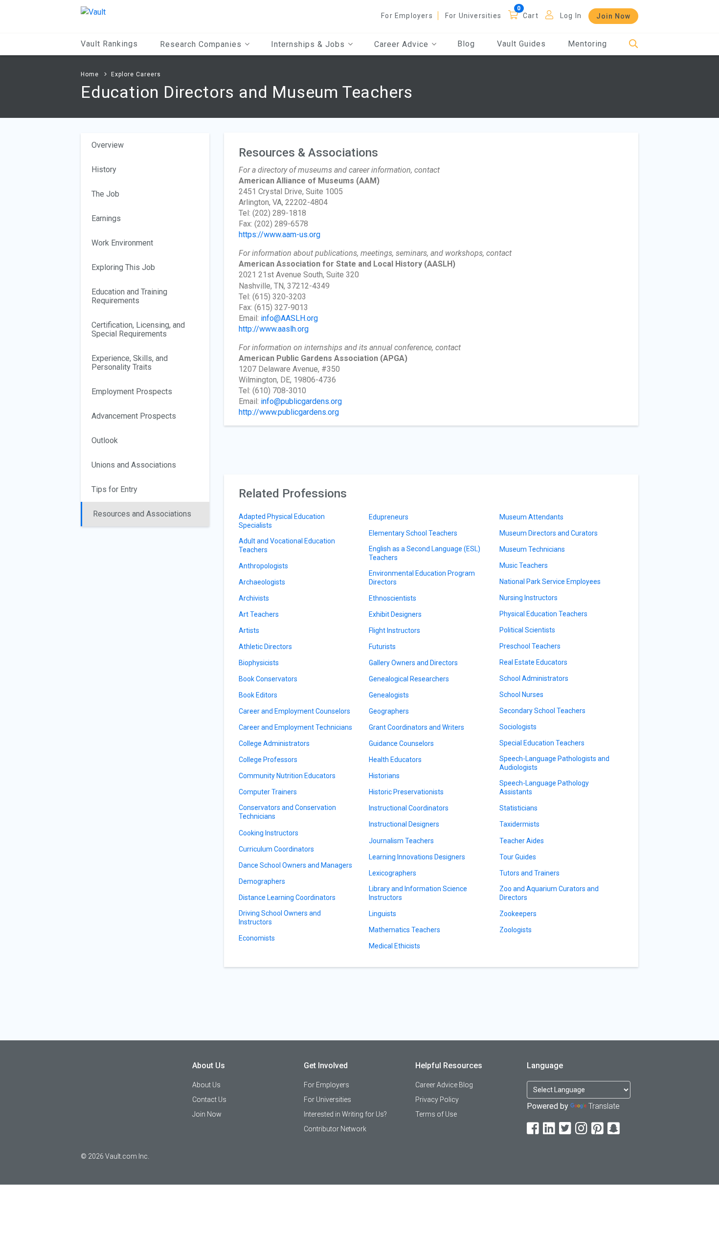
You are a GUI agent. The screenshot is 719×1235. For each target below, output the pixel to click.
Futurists (382, 647)
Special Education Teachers (541, 743)
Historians (384, 776)
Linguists (382, 914)
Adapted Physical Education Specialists (282, 521)
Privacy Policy (437, 1099)
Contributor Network (335, 1129)
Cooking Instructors (268, 833)
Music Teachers (523, 565)
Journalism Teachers (401, 841)
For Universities (473, 16)
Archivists (254, 598)
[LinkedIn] (550, 1128)
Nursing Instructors (528, 598)
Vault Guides (521, 43)
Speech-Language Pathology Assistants (544, 787)
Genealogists (389, 695)
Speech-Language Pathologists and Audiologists (554, 763)
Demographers (262, 881)
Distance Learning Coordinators (287, 897)
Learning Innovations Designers (417, 857)
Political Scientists (527, 630)
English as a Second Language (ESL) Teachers (424, 553)
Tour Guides (517, 857)
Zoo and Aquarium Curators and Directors (549, 893)
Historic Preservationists (406, 792)
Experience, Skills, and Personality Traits (129, 363)
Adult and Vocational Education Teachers (287, 545)
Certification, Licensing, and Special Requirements (138, 329)
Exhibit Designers (395, 614)
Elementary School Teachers (413, 533)
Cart (531, 16)
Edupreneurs (388, 517)
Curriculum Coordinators (276, 849)
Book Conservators (268, 679)
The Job (105, 194)
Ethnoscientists (392, 598)
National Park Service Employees (550, 581)
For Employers (407, 16)
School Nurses (521, 694)
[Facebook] (533, 1128)
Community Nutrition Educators (287, 776)
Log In (571, 16)
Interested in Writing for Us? (345, 1114)
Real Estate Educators (533, 662)
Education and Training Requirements (129, 296)
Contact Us (209, 1099)
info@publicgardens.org (301, 401)
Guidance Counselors (401, 743)
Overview (107, 145)
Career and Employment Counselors (294, 711)
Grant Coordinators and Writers (416, 727)
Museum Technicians (532, 549)
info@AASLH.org (289, 318)
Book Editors (258, 695)
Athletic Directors (265, 647)
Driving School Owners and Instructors (280, 917)
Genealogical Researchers (409, 679)
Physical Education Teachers (543, 614)
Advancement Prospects (133, 416)
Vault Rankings (109, 43)
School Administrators (533, 678)
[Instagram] (582, 1128)
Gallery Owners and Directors (413, 663)
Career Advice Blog (444, 1085)
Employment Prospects (131, 391)
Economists (257, 938)
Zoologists (515, 930)
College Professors (268, 759)
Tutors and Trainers (529, 873)
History (103, 169)
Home (90, 74)
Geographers (389, 711)
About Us (206, 1085)
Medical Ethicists (394, 946)
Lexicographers (392, 873)
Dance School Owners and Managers (295, 865)
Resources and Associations (142, 513)
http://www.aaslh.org (274, 329)
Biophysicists (259, 663)
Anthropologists (263, 566)
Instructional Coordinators (409, 808)
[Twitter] (566, 1128)
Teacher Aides (521, 841)
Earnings (106, 218)
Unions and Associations (133, 465)
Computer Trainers (268, 792)
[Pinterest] (598, 1128)
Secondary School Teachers (542, 711)
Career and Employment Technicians (295, 727)
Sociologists (518, 727)
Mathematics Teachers (404, 930)
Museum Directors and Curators (548, 533)
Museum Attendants (531, 517)
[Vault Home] (93, 11)
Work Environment (122, 242)
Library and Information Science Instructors (418, 893)
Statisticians (518, 808)
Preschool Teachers (530, 646)
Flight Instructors (394, 630)
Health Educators (395, 759)
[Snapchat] (614, 1128)
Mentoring (587, 43)
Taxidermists (519, 824)
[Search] (633, 44)
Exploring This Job (123, 267)
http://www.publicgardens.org (289, 412)
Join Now (613, 16)
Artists (249, 630)
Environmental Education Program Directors (422, 577)
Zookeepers (518, 914)
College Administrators (274, 743)
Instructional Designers (404, 824)
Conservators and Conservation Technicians (287, 812)
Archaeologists (262, 582)
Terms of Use (436, 1114)
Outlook (104, 440)
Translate (604, 1106)
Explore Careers (136, 74)
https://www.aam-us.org (279, 234)
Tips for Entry (114, 489)
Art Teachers (259, 614)
